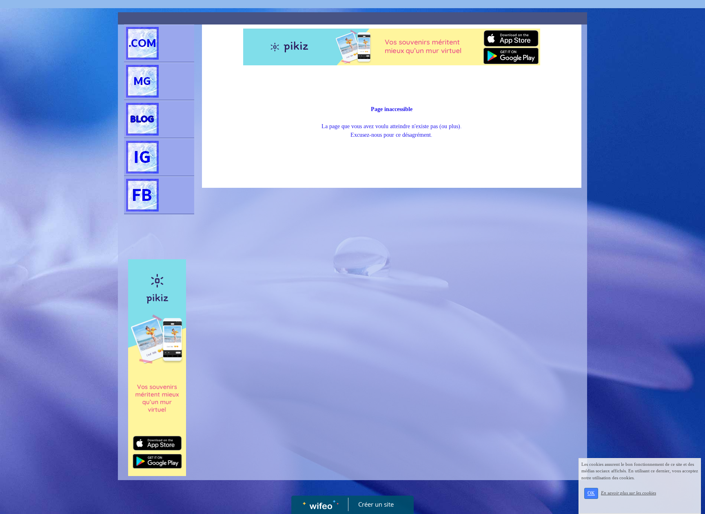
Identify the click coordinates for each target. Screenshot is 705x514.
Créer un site (376, 504)
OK (591, 493)
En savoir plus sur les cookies (628, 492)
